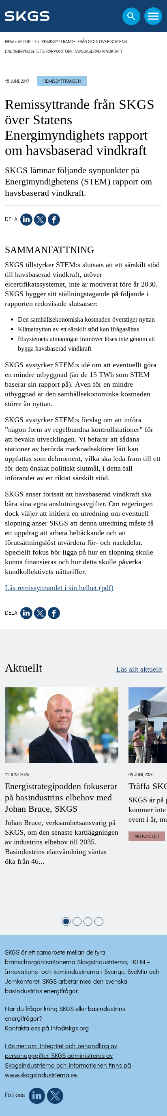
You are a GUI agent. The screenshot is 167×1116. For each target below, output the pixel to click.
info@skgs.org (70, 1028)
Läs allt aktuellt (139, 669)
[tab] (66, 921)
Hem (9, 41)
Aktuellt (27, 41)
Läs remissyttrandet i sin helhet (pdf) (59, 588)
